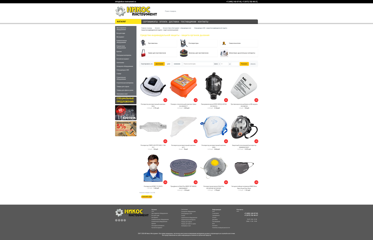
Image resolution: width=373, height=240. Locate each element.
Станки (119, 73)
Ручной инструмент (123, 59)
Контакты (203, 22)
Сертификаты (150, 22)
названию (177, 64)
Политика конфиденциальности (221, 227)
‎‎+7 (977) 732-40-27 (249, 2)
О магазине (215, 213)
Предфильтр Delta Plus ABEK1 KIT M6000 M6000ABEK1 (183, 187)
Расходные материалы (124, 55)
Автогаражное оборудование (121, 28)
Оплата (163, 22)
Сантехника (120, 62)
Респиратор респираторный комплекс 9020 (214, 146)
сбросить (252, 64)
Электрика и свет (122, 94)
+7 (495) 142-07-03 (233, 2)
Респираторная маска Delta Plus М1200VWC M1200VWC (213, 187)
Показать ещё (146, 196)
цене (168, 64)
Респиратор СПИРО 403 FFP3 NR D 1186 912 (153, 146)
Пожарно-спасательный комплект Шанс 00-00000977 (183, 105)
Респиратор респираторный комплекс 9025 (153, 105)
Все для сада (121, 33)
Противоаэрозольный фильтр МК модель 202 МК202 (244, 105)
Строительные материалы (125, 83)
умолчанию (159, 64)
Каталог (121, 21)
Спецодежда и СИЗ (123, 70)
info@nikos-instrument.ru (125, 2)
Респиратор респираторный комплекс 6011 (183, 146)
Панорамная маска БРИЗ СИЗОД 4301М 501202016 (214, 105)
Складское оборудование (125, 66)
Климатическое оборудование (122, 41)
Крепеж (119, 51)
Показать (244, 64)
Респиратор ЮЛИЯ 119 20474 (153, 186)
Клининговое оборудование (121, 47)
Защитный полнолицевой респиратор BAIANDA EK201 (244, 146)
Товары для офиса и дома (125, 90)
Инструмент (120, 37)
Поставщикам (188, 22)
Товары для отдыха (123, 86)
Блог (213, 223)
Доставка (174, 22)
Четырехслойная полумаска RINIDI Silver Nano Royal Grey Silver (244, 187)
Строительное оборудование (121, 78)
